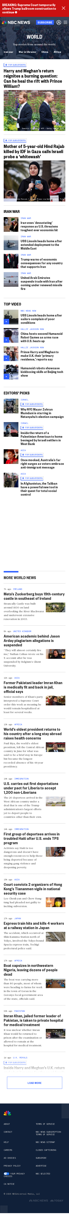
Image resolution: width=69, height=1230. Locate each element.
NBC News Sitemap (45, 1142)
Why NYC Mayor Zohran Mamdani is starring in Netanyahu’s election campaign (42, 413)
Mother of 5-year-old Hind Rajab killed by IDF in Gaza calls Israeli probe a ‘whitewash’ (34, 151)
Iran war (8, 51)
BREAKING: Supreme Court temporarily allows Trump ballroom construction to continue (29, 8)
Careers (8, 1150)
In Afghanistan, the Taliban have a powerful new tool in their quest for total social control (39, 488)
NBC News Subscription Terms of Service (48, 1133)
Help (6, 1142)
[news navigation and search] (65, 22)
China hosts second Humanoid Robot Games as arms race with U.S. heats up (42, 337)
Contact (8, 1132)
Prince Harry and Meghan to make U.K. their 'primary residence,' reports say (40, 355)
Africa (57, 51)
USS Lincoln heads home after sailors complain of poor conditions (41, 319)
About (7, 1124)
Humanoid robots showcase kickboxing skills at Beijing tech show (42, 371)
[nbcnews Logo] (7, 1113)
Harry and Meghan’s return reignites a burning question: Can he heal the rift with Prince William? (33, 78)
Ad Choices (10, 1158)
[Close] (63, 8)
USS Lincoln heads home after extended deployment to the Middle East (41, 244)
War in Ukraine (27, 51)
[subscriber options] (58, 22)
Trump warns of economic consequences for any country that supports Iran (42, 263)
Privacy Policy (12, 1166)
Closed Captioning (46, 1150)
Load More (35, 1082)
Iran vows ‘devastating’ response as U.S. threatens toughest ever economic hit (39, 226)
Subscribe (41, 1158)
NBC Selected (43, 1173)
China (44, 51)
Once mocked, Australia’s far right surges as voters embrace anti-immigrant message (42, 463)
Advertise (41, 1166)
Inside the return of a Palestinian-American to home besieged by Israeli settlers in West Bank (41, 438)
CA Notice (9, 1184)
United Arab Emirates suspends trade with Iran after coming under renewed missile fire (42, 283)
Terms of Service (45, 1124)
